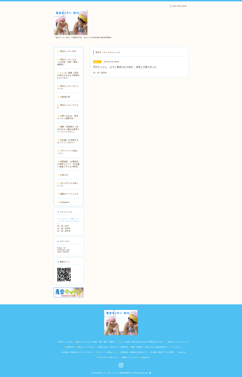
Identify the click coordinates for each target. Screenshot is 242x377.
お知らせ (64, 175)
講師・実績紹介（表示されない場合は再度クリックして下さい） (68, 129)
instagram (64, 202)
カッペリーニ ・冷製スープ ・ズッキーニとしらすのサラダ (68, 221)
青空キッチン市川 (68, 51)
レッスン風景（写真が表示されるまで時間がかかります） (68, 75)
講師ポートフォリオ (69, 194)
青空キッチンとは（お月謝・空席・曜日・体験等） (68, 62)
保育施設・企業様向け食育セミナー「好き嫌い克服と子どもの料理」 (68, 164)
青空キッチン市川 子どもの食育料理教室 (113, 373)
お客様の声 (65, 97)
